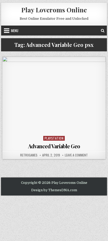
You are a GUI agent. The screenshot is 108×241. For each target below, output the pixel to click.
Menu (14, 30)
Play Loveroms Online (54, 10)
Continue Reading (55, 127)
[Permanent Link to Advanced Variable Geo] (54, 95)
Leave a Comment (76, 155)
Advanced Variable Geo (54, 146)
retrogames (28, 155)
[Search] (102, 31)
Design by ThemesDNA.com (54, 190)
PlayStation (54, 138)
